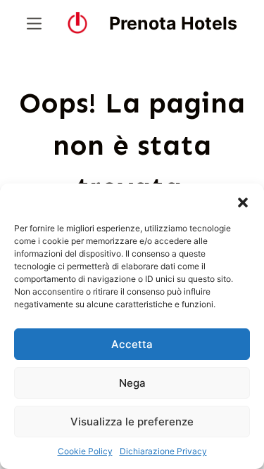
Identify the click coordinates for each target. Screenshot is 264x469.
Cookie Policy (85, 451)
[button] (243, 201)
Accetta (132, 344)
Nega (132, 383)
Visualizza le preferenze (132, 421)
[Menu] (34, 23)
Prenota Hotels (173, 23)
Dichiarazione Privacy (163, 451)
